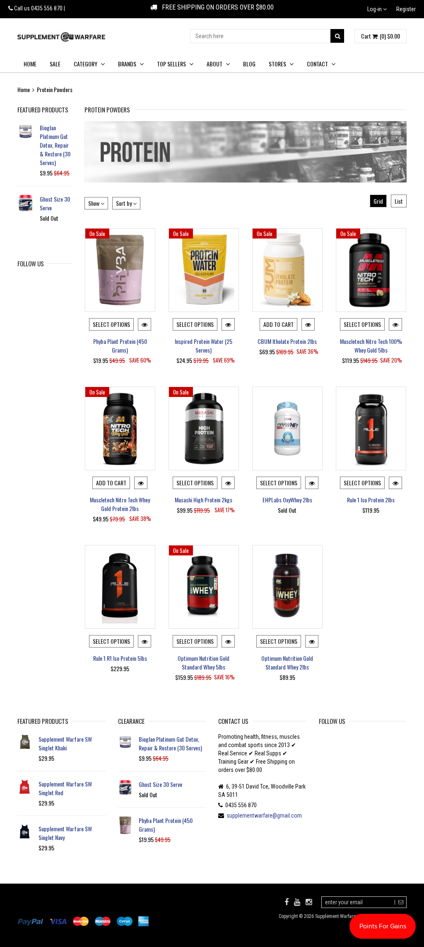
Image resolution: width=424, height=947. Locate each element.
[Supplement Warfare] (61, 37)
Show (94, 203)
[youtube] (297, 902)
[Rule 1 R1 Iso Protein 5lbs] (120, 587)
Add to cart (278, 324)
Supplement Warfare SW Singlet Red (65, 788)
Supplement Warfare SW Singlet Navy (65, 833)
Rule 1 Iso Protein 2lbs (371, 499)
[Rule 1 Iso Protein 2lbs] (371, 428)
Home (30, 63)
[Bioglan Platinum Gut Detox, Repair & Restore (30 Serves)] (25, 131)
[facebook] (286, 902)
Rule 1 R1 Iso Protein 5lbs (120, 658)
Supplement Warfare (335, 916)
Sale (55, 63)
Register (406, 9)
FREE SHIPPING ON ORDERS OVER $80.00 (215, 7)
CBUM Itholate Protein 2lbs (287, 341)
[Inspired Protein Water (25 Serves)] (203, 270)
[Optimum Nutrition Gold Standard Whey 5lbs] (203, 587)
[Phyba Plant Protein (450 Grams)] (120, 270)
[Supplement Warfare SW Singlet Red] (24, 786)
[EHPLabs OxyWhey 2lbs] (287, 428)
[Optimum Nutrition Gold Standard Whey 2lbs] (287, 587)
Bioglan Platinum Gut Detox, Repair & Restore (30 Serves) (55, 145)
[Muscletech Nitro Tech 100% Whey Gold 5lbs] (371, 270)
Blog (249, 63)
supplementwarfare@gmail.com (264, 815)
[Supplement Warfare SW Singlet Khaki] (24, 742)
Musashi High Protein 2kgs (203, 499)
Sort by (124, 203)
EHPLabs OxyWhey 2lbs (287, 499)
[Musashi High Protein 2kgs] (203, 428)
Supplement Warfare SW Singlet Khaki (65, 743)
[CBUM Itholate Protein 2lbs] (287, 270)
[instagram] (309, 902)
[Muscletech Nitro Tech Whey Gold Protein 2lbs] (120, 428)
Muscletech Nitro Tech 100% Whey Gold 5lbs (371, 345)
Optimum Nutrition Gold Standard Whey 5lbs (203, 662)
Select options (111, 324)
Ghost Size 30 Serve (55, 203)
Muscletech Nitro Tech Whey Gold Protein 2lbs (120, 504)
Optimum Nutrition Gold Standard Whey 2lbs (287, 662)
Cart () (380, 36)
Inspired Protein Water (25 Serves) (203, 345)
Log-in (375, 9)
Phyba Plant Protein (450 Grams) (120, 345)
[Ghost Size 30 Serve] (25, 203)
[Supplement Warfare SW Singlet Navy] (24, 831)
